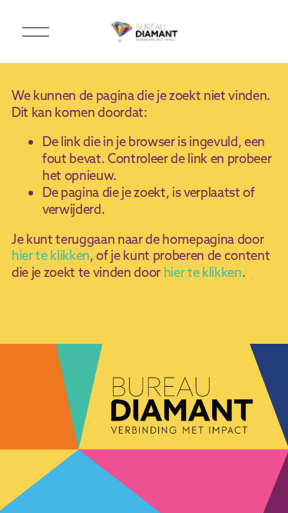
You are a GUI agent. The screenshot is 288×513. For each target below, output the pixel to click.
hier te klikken (51, 255)
